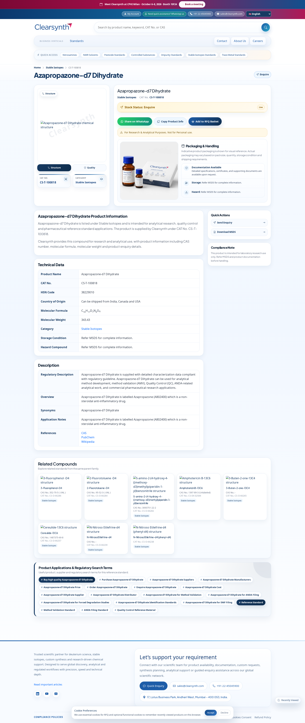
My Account (133, 13)
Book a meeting (194, 4)
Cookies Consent (241, 717)
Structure (56, 167)
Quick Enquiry (155, 686)
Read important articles (48, 684)
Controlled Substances (143, 54)
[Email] (56, 694)
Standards (77, 41)
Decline (224, 712)
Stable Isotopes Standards (202, 54)
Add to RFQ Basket (207, 121)
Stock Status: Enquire (140, 107)
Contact (222, 41)
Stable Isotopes (54, 67)
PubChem (87, 437)
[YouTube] (46, 694)
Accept (210, 712)
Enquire (264, 74)
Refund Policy (263, 717)
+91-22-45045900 (202, 13)
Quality (91, 167)
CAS (83, 433)
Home (37, 67)
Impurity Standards (171, 54)
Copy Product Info (172, 121)
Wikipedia (87, 442)
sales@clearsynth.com (231, 13)
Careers (258, 41)
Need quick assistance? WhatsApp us (166, 13)
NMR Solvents (90, 54)
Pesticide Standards (114, 54)
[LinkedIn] (37, 694)
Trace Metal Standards (233, 54)
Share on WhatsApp (137, 121)
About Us (240, 41)
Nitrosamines (70, 54)
